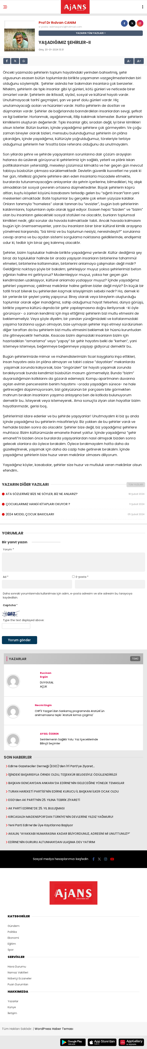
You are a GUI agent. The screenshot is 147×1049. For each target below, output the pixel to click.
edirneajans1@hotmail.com (65, 26)
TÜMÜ (135, 658)
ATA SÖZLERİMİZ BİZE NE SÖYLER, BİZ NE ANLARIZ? (75, 494)
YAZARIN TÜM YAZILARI (90, 33)
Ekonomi (13, 938)
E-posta (82, 577)
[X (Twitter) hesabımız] (99, 859)
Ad (5, 577)
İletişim (12, 1013)
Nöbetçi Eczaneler (20, 978)
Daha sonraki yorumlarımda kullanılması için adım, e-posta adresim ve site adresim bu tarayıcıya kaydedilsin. (67, 595)
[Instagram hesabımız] (105, 859)
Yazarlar (13, 1001)
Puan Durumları (18, 984)
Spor (11, 950)
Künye (12, 1007)
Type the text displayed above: (23, 620)
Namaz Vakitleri (18, 972)
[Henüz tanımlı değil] (124, 23)
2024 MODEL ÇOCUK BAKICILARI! (75, 514)
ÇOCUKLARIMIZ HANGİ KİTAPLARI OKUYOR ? (75, 504)
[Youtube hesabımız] (112, 859)
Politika (12, 932)
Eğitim (12, 944)
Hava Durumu (17, 966)
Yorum (8, 549)
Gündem (14, 926)
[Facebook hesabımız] (93, 859)
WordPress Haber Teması (54, 1029)
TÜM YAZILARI (135, 484)
